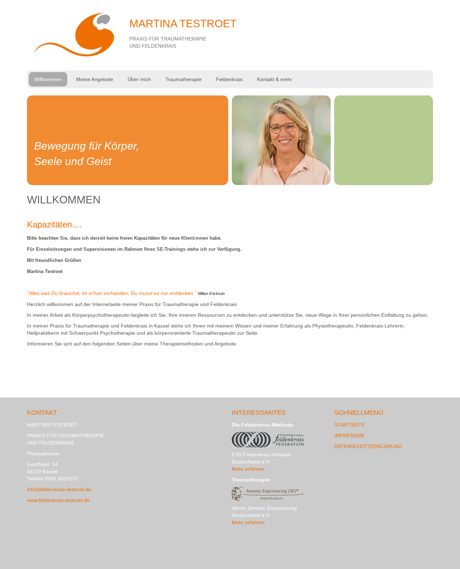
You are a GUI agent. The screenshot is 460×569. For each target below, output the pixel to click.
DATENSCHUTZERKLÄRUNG (368, 446)
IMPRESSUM (349, 435)
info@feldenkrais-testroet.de (59, 489)
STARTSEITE (349, 425)
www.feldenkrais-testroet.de (58, 500)
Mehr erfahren (248, 469)
